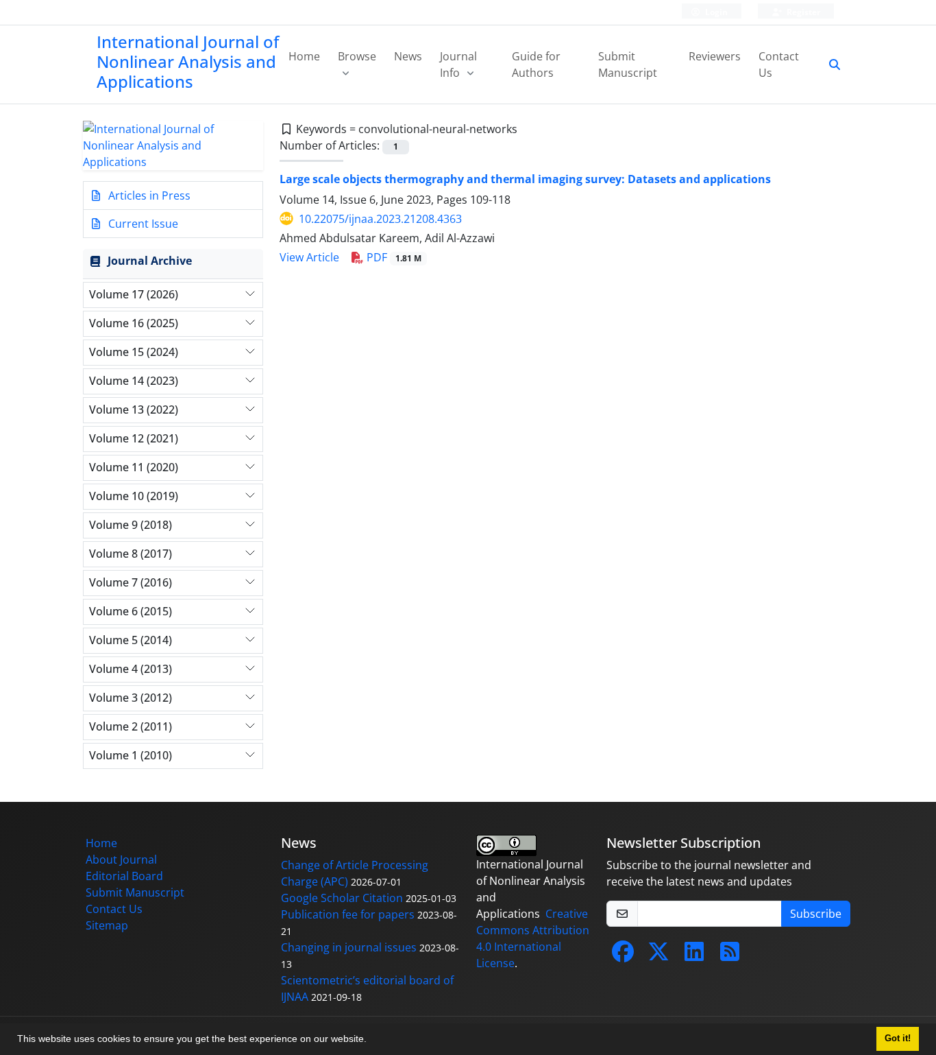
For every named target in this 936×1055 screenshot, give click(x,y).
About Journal (121, 859)
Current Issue (142, 223)
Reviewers (715, 56)
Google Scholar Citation (342, 897)
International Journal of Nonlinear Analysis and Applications (188, 61)
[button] (371, 1041)
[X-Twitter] (658, 955)
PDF (392, 257)
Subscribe (815, 913)
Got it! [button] (898, 1038)
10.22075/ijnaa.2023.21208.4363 (380, 218)
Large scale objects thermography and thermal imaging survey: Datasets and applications (525, 179)
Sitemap (107, 925)
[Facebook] (622, 955)
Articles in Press (148, 195)
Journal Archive (150, 260)
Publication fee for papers (348, 914)
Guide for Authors (536, 64)
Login (715, 12)
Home (304, 56)
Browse (357, 56)
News (408, 56)
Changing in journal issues (349, 947)
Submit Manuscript (627, 64)
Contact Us (779, 64)
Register (802, 12)
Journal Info (458, 64)
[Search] (829, 64)
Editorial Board (124, 876)
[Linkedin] (694, 955)
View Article (309, 257)
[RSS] (729, 955)
